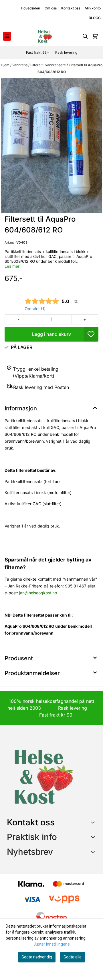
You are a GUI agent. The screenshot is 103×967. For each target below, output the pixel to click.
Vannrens (20, 65)
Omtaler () (35, 308)
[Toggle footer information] (94, 822)
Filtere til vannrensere (48, 65)
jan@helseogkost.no (38, 592)
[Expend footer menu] (94, 836)
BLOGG (95, 18)
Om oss (51, 8)
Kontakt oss (70, 8)
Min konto (93, 8)
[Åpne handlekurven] (95, 36)
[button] (91, 334)
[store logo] (44, 36)
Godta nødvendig (36, 957)
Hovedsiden (30, 8)
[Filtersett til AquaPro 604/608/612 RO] (51, 145)
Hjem (5, 65)
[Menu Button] (7, 36)
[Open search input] (85, 36)
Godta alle (73, 957)
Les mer (12, 266)
